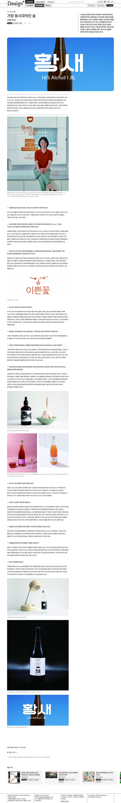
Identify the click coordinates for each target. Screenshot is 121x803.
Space (73, 779)
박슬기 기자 (12, 752)
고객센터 (63, 797)
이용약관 (69, 795)
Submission (101, 5)
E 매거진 (75, 797)
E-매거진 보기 (46, 757)
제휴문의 (81, 797)
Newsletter (91, 5)
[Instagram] (108, 2)
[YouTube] (101, 2)
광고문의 (63, 798)
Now (48, 5)
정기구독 (69, 797)
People (39, 5)
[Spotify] (105, 2)
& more (61, 781)
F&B (20, 23)
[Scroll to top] (119, 801)
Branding (15, 23)
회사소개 (63, 795)
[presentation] (14, 777)
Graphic (36, 779)
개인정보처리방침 (77, 795)
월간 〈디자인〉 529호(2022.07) (22, 757)
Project (30, 5)
